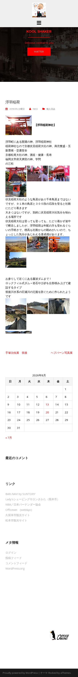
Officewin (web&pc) (18, 510)
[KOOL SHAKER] (39, 9)
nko (35, 109)
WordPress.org (15, 568)
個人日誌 (50, 109)
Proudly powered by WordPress (20, 672)
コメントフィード (16, 563)
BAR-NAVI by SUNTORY (20, 494)
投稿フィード (13, 558)
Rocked (52, 672)
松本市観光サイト (16, 520)
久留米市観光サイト (17, 515)
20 (47, 412)
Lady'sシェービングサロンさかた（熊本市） (32, 499)
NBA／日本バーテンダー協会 (23, 504)
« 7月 (8, 437)
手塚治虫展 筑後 (16, 352)
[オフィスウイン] (59, 635)
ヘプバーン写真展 (62, 352)
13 (47, 404)
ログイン (10, 552)
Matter (39, 51)
